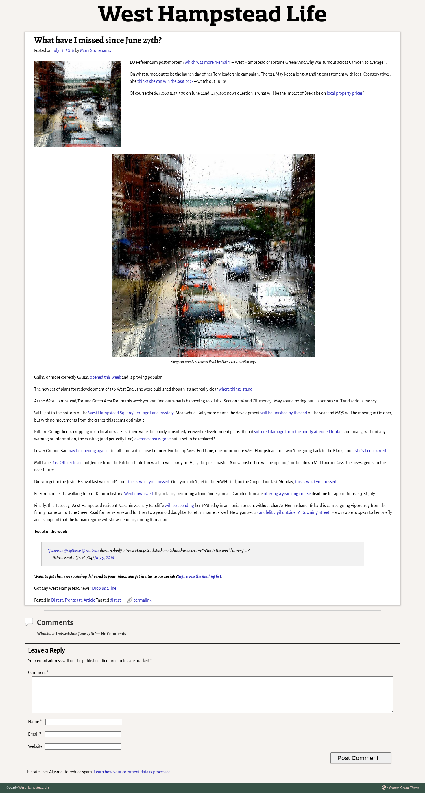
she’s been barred (370, 450)
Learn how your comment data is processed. (133, 772)
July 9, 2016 (104, 557)
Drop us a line (104, 588)
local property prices (345, 93)
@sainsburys (58, 550)
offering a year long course (287, 493)
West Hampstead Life (33, 788)
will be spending (179, 505)
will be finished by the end (283, 413)
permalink (142, 600)
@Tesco (75, 550)
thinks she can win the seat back (165, 81)
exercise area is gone (152, 439)
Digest (57, 600)
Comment (38, 672)
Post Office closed (67, 462)
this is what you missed (148, 481)
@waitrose (90, 550)
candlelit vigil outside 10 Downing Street (293, 512)
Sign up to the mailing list (199, 576)
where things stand (235, 389)
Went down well (138, 493)
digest (115, 600)
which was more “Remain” (208, 62)
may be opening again (87, 450)
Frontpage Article (80, 600)
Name (35, 721)
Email (34, 734)
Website (35, 746)
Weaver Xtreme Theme (404, 788)
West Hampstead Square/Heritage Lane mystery (130, 413)
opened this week (105, 377)
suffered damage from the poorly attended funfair (298, 431)
